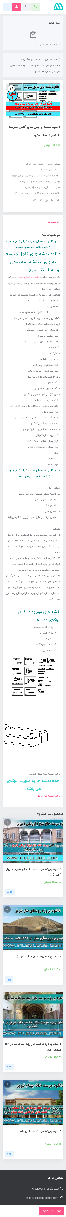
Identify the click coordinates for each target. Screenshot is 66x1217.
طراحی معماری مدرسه (32, 181)
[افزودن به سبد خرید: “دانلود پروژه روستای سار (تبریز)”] (7, 909)
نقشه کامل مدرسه (50, 193)
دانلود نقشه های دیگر (48, 796)
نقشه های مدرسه (51, 65)
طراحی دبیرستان (16, 175)
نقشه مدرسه (31, 193)
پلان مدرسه (44, 175)
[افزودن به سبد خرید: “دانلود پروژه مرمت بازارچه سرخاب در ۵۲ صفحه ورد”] (7, 996)
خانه (58, 59)
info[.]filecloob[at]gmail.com (42, 1198)
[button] (11, 88)
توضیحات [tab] (53, 222)
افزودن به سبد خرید (51, 1210)
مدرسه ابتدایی (52, 187)
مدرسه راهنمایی (34, 187)
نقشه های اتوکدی (32, 59)
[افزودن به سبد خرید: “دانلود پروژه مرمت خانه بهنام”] (7, 1084)
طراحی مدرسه (52, 181)
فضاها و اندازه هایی (28, 277)
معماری (48, 59)
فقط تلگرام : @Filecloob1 (45, 1189)
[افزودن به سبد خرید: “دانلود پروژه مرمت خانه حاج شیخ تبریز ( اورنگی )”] (7, 822)
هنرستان (18, 193)
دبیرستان (31, 175)
